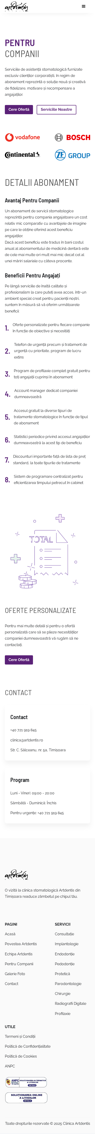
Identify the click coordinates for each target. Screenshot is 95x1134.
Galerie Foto (15, 974)
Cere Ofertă (19, 109)
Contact (11, 984)
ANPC (10, 1066)
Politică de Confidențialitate (27, 1046)
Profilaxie (62, 1014)
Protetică (62, 974)
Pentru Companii (19, 964)
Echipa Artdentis (19, 954)
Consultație (64, 934)
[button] (83, 6)
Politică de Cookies (21, 1056)
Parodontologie (68, 984)
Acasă (10, 934)
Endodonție (64, 954)
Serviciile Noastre (56, 109)
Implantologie (66, 944)
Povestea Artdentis (21, 944)
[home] (16, 6)
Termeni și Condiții (20, 1036)
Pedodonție (64, 964)
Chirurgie (62, 993)
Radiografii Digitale (70, 1003)
